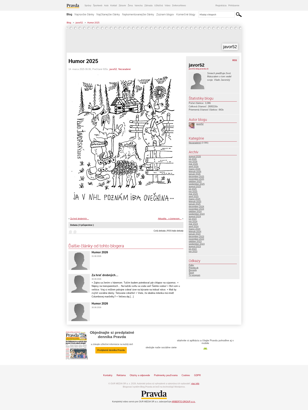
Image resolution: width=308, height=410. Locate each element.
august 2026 (195, 156)
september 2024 (197, 214)
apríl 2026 (194, 166)
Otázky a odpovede (140, 375)
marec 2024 (194, 229)
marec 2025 (194, 199)
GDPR (197, 375)
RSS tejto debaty (175, 231)
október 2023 (195, 241)
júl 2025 (193, 189)
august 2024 (195, 216)
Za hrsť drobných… (79, 218)
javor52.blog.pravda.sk (199, 69)
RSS (234, 60)
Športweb (97, 5)
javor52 (79, 22)
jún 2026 (193, 161)
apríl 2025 (194, 196)
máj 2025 (193, 194)
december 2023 (196, 236)
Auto (106, 5)
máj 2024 (193, 224)
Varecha (139, 5)
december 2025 (196, 176)
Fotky (191, 265)
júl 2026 (193, 159)
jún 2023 (193, 251)
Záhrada (148, 5)
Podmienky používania (166, 375)
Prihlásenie (233, 5)
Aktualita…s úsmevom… (170, 218)
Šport (191, 272)
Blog (69, 14)
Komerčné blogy (185, 14)
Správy (87, 5)
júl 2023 (193, 249)
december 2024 (196, 206)
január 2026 (195, 174)
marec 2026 (194, 169)
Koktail (113, 5)
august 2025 (195, 186)
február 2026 (195, 171)
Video (167, 5)
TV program (194, 275)
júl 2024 (193, 219)
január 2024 (195, 234)
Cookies (186, 375)
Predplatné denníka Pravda (111, 350)
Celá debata (160, 231)
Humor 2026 (100, 252)
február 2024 (195, 231)
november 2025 (196, 179)
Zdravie (122, 5)
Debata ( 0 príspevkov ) (82, 225)
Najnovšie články (84, 14)
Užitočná (158, 5)
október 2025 (195, 181)
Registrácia (221, 5)
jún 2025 (193, 191)
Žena (130, 5)
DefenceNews (179, 5)
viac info (195, 383)
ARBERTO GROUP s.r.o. (183, 401)
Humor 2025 (93, 22)
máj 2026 (193, 164)
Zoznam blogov (165, 14)
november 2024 (196, 209)
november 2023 (196, 239)
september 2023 (197, 244)
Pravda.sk (193, 267)
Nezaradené (124, 69)
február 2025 (195, 201)
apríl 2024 (194, 226)
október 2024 (195, 211)
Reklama (121, 375)
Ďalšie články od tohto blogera (96, 246)
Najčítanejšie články (108, 14)
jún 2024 (193, 221)
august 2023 (195, 246)
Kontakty (107, 375)
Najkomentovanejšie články (138, 14)
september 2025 (197, 184)
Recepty (193, 270)
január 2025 (195, 204)
